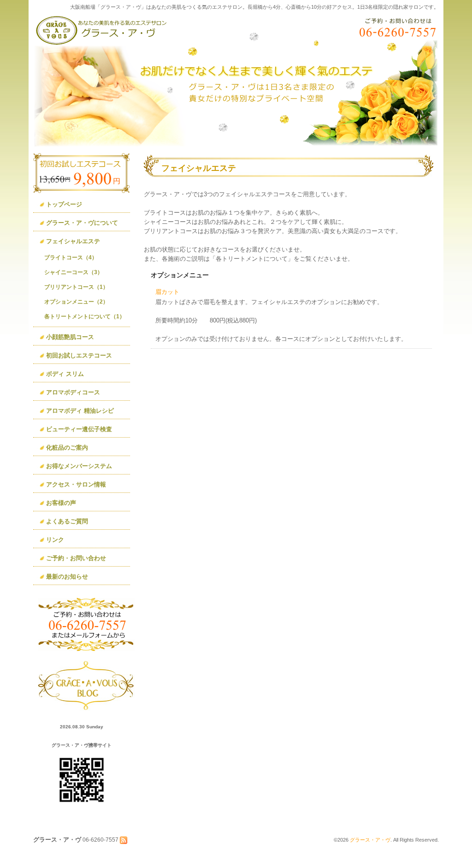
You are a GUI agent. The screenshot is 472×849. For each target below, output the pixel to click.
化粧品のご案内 (67, 447)
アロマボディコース (73, 392)
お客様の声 (61, 502)
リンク (55, 539)
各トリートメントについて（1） (84, 316)
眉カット (167, 291)
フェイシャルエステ (73, 241)
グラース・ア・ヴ (370, 840)
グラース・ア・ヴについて (82, 222)
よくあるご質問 (67, 521)
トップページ (64, 204)
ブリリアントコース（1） (76, 287)
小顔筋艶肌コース (70, 337)
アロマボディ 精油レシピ (80, 410)
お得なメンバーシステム (79, 466)
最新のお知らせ (67, 576)
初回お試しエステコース (79, 355)
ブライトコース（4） (70, 257)
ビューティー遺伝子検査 (79, 429)
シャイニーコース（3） (73, 272)
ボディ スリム (65, 373)
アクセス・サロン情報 (76, 484)
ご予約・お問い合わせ (76, 558)
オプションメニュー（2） (76, 302)
